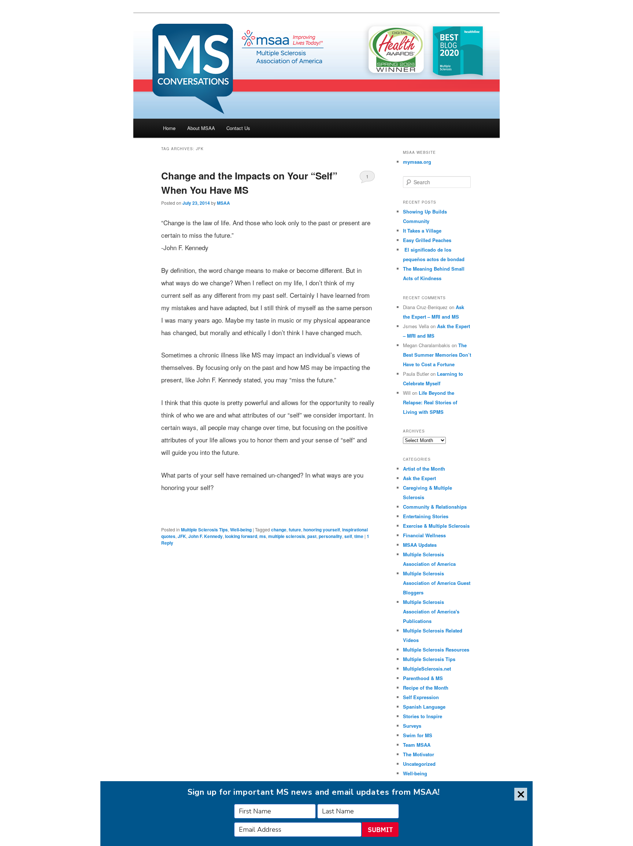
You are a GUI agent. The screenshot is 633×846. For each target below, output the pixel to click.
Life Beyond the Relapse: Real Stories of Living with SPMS (430, 402)
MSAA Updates (420, 544)
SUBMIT (380, 829)
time (358, 536)
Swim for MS (417, 735)
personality (330, 536)
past (311, 536)
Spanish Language (424, 706)
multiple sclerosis (286, 536)
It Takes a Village (422, 230)
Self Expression (421, 697)
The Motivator (418, 754)
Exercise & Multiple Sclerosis (436, 525)
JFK (182, 536)
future (295, 529)
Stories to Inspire (422, 716)
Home (169, 128)
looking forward (241, 536)
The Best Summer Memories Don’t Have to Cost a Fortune (437, 355)
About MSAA (201, 128)
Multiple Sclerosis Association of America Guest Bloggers (436, 583)
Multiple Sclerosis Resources (436, 649)
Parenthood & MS (423, 678)
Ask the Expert (419, 478)
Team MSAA (416, 744)
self (348, 536)
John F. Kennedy (205, 536)
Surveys (412, 725)
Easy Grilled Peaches (427, 240)
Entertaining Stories (425, 516)
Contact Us (238, 128)
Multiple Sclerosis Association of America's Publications (431, 611)
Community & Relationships (435, 506)
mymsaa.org (417, 161)
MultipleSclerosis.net (427, 668)
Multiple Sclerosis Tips (204, 529)
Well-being (241, 529)
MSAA (223, 203)
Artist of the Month (424, 468)
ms (262, 536)
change (278, 529)
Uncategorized (419, 763)
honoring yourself (321, 529)
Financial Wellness (424, 535)
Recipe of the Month (425, 687)
